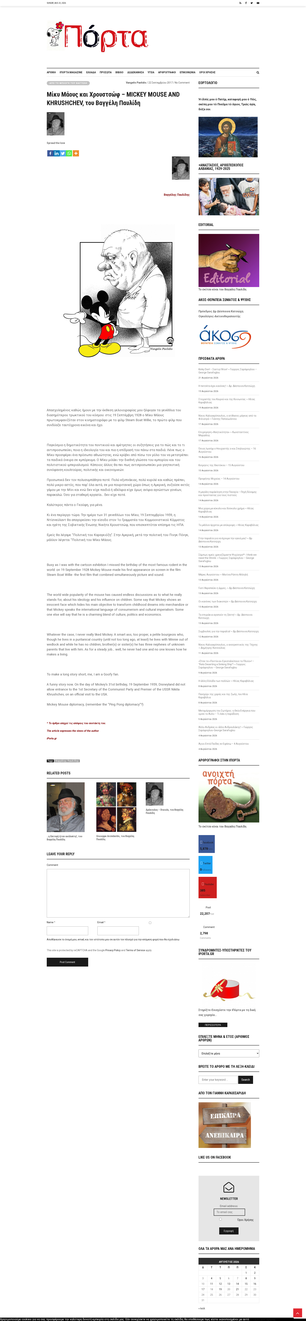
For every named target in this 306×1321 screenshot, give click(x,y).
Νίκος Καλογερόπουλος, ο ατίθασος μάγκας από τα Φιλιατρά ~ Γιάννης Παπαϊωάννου (227, 417)
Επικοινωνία (187, 72)
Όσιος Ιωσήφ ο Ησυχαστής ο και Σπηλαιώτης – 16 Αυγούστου (227, 450)
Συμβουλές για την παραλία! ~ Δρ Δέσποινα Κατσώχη (229, 631)
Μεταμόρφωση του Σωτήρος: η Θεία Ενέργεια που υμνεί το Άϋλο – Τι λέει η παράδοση (227, 712)
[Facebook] (50, 151)
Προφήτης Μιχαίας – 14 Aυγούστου (219, 478)
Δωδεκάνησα (135, 72)
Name (50, 922)
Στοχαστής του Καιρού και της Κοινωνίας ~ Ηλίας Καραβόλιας (227, 401)
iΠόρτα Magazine (71, 72)
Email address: (229, 1206)
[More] (76, 151)
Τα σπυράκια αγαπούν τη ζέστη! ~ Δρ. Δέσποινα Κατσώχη (225, 616)
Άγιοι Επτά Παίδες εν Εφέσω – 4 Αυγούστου (224, 743)
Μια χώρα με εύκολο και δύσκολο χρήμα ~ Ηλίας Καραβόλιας (226, 510)
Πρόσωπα (106, 72)
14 (237, 1283)
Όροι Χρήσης (207, 72)
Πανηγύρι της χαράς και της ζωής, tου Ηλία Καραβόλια (223, 696)
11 (211, 1283)
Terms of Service (135, 950)
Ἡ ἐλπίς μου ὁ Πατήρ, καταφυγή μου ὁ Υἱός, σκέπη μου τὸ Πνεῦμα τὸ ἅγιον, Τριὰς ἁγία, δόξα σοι (228, 104)
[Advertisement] (206, 35)
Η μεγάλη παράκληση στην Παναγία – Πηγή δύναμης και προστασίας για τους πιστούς (228, 494)
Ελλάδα (91, 72)
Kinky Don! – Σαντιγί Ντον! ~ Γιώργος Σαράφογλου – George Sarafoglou (228, 371)
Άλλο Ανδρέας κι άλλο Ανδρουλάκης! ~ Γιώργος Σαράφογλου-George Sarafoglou (226, 729)
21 (237, 1289)
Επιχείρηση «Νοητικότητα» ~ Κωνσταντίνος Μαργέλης (224, 434)
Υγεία (151, 72)
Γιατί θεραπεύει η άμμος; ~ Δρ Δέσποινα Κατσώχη (227, 588)
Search (245, 1079)
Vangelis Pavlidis (136, 82)
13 (228, 1283)
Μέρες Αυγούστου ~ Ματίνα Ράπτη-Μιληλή (223, 574)
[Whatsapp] (69, 151)
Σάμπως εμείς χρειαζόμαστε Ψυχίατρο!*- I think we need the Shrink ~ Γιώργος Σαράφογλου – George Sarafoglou (228, 558)
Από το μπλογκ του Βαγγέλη (68, 83)
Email (100, 922)
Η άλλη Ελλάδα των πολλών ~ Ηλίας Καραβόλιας (226, 681)
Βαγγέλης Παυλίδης (177, 194)
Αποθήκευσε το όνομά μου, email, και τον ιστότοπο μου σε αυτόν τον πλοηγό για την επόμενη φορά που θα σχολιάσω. (113, 939)
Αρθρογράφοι (167, 72)
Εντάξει (254, 1319)
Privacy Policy (113, 950)
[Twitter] (63, 151)
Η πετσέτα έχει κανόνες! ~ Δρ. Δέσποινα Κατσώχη (227, 386)
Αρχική (51, 72)
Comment (52, 865)
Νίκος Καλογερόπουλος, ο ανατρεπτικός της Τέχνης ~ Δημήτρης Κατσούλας (228, 646)
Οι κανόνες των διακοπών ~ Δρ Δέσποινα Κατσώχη (228, 601)
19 (220, 1289)
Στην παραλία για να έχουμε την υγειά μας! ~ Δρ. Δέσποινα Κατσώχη (226, 540)
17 (203, 1289)
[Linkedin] (56, 151)
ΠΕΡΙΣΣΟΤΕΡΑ (213, 1025)
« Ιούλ (202, 1308)
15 (246, 1283)
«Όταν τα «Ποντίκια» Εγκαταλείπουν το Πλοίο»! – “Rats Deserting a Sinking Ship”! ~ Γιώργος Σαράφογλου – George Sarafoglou (226, 664)
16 (254, 1283)
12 (220, 1283)
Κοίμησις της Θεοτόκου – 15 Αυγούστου (221, 465)
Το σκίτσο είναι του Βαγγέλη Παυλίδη (222, 289)
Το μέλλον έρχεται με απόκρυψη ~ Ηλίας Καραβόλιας (229, 525)
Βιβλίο (119, 72)
